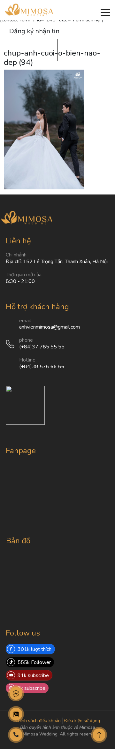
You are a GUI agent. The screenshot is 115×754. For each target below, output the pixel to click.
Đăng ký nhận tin (34, 31)
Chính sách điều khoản (38, 721)
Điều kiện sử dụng (82, 721)
